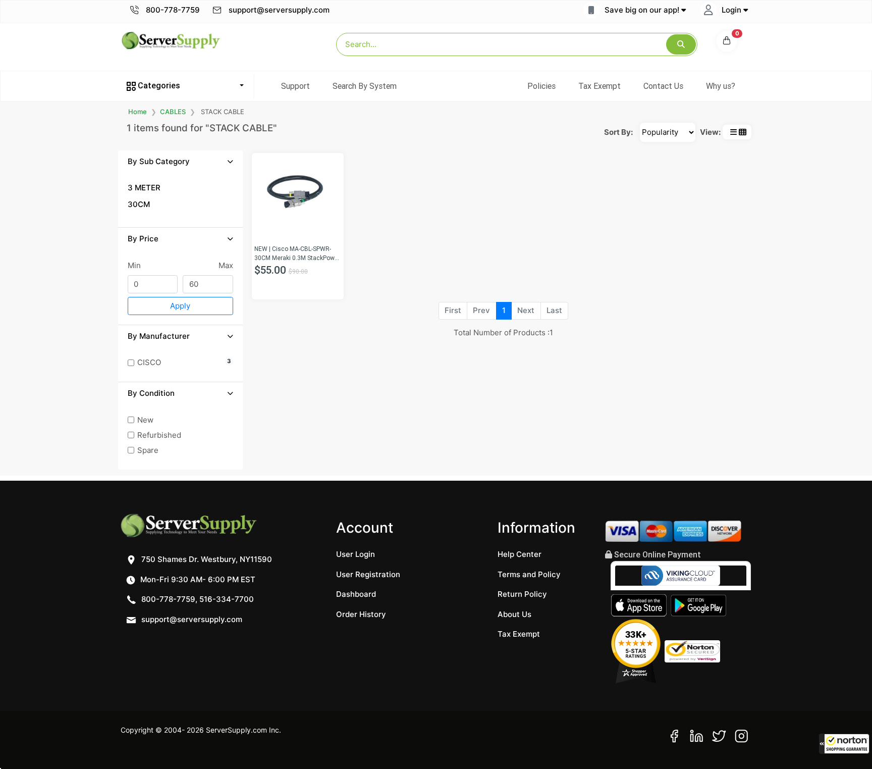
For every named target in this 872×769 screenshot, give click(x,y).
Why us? (720, 86)
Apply (180, 306)
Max (226, 265)
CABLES (173, 112)
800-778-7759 (172, 10)
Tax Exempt (599, 86)
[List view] (733, 132)
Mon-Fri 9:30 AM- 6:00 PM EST (196, 579)
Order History (361, 614)
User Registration (368, 574)
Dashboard (356, 594)
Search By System (365, 86)
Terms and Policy (529, 574)
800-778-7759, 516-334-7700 (196, 599)
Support (295, 86)
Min (134, 265)
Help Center (519, 554)
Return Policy (522, 594)
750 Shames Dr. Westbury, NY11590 (205, 559)
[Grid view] (742, 132)
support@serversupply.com (279, 10)
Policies (541, 86)
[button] (844, 744)
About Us (514, 614)
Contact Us (663, 86)
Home (137, 112)
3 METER (144, 187)
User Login (355, 554)
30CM (139, 204)
